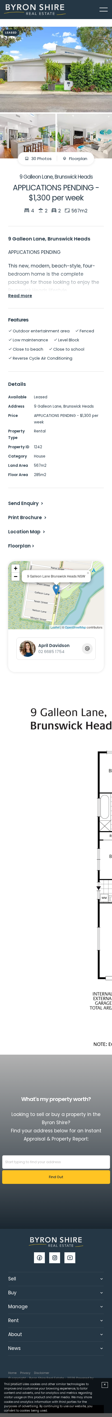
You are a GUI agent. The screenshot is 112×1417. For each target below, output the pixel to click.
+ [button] (15, 568)
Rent (13, 1320)
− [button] (15, 576)
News (14, 1348)
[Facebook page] (41, 1258)
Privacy (25, 1373)
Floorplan (77, 158)
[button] (28, 517)
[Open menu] (103, 9)
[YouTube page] (71, 1258)
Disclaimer (41, 1373)
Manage (18, 1306)
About (15, 1334)
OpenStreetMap (75, 627)
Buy (12, 1292)
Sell (12, 1278)
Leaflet (55, 627)
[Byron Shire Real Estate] (35, 9)
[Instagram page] (56, 1258)
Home (12, 1373)
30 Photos (41, 158)
